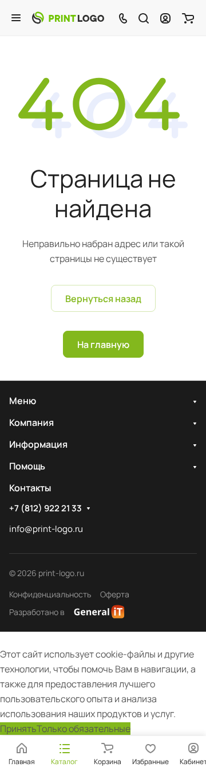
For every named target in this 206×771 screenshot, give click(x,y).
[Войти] (165, 18)
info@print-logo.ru (46, 529)
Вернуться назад (103, 298)
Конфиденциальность (50, 594)
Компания (31, 422)
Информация (38, 444)
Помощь (27, 466)
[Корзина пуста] (188, 18)
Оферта (114, 594)
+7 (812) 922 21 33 (45, 508)
